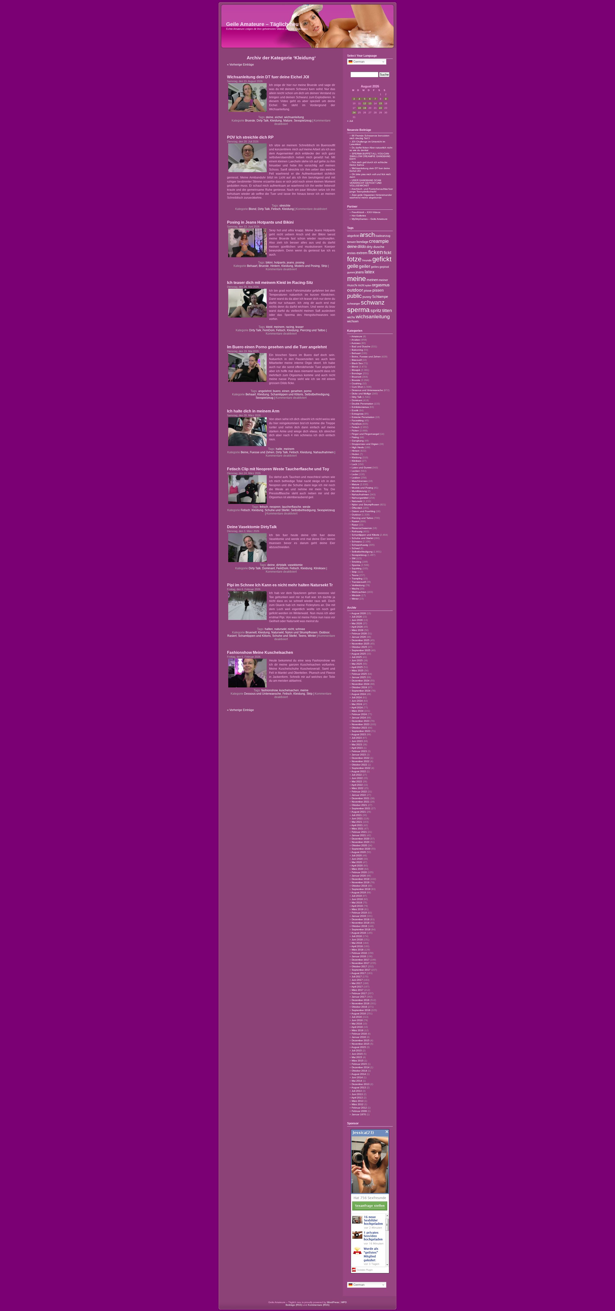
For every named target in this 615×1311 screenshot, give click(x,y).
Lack (354, 464)
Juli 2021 (357, 815)
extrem (362, 253)
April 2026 (357, 626)
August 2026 (358, 613)
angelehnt (264, 391)
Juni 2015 (357, 1054)
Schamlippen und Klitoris (287, 394)
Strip (324, 266)
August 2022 (358, 771)
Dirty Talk (263, 120)
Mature (287, 120)
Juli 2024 (357, 697)
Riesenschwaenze (362, 528)
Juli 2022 (357, 774)
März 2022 (357, 788)
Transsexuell (359, 582)
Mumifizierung (359, 491)
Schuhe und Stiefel (277, 510)
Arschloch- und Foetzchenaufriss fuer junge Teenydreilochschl (371, 190)
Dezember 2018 (360, 919)
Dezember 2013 (360, 1084)
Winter (312, 635)
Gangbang (358, 440)
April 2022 (357, 785)
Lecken (356, 471)
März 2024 (357, 711)
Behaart (252, 266)
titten (387, 310)
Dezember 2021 (360, 798)
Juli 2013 (357, 1091)
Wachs (355, 588)
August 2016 (358, 1013)
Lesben (356, 477)
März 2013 (357, 1101)
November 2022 (360, 761)
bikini (269, 262)
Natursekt (277, 632)
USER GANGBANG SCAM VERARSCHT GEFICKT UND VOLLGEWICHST (365, 183)
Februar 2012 (359, 1107)
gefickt (382, 259)
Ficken (355, 430)
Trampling (357, 578)
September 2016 (361, 1010)
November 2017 (360, 963)
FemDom (269, 330)
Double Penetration (362, 403)
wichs (351, 317)
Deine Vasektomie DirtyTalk (252, 527)
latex (370, 271)
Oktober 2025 (359, 647)
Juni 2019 (357, 899)
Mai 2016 (357, 1023)
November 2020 (360, 842)
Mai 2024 (357, 704)
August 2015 (358, 1047)
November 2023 (360, 724)
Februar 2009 (359, 1111)
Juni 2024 (357, 700)
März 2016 (357, 1030)
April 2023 (357, 748)
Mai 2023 (357, 744)
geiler (364, 266)
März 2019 (357, 909)
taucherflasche (291, 506)
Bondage (357, 373)
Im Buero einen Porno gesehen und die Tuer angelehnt (277, 347)
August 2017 (358, 973)
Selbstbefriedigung (317, 394)
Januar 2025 (359, 677)
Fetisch (276, 209)
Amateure (356, 336)
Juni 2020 (357, 859)
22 (380, 108)
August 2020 (358, 852)
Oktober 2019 (359, 885)
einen (285, 391)
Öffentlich (357, 508)
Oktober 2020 (359, 845)
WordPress (333, 1302)
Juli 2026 (357, 616)
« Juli (350, 121)
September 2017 (361, 969)
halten (269, 629)
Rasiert (232, 635)
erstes (351, 253)
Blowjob (356, 370)
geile (352, 266)
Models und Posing (307, 266)
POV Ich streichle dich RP (250, 137)
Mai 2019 (357, 902)
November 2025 (360, 643)
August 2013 (358, 1087)
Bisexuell (357, 360)
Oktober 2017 (359, 966)
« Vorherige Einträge (240, 64)
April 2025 (357, 667)
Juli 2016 (357, 1017)
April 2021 (357, 825)
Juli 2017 (357, 976)
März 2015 (357, 1060)
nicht (291, 629)
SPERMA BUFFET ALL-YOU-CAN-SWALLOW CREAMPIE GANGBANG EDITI (370, 156)
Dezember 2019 (360, 879)
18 (359, 108)
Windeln (356, 595)
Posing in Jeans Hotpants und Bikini (260, 222)
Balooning (357, 350)
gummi (351, 272)
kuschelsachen (289, 690)
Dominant (268, 568)
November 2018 (360, 922)
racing (290, 327)
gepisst (384, 267)
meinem (279, 327)
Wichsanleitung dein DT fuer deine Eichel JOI (268, 77)
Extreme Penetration (363, 417)
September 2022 (361, 768)
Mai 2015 (357, 1057)
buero (277, 391)
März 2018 (357, 949)
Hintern (275, 266)
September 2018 (361, 929)
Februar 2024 (359, 714)
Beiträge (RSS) (294, 1305)
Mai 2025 (357, 663)
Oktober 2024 (359, 687)
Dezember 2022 (360, 758)
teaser (299, 327)
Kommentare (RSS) (318, 1305)
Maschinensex (360, 481)
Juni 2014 (357, 1077)
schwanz (373, 302)
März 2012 (357, 1104)
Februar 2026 (359, 633)
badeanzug (382, 235)
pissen (378, 290)
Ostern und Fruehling (363, 511)
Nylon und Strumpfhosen (301, 632)
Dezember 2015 (360, 1040)
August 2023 (358, 734)
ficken (375, 252)
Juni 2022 (357, 778)
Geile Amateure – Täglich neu (262, 24)
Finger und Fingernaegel (365, 434)
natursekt (280, 629)
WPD (344, 1302)
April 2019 (357, 906)
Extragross (357, 413)
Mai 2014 (357, 1080)
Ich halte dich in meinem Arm (253, 411)
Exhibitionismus (360, 407)
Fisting (355, 437)
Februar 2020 (359, 872)
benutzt (351, 241)
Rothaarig (357, 531)
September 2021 (361, 808)
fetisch (264, 506)
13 (370, 103)
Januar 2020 (359, 875)
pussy (367, 297)
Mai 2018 (357, 943)
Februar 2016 (359, 1033)
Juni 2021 (357, 818)
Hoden (355, 454)
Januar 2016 (359, 1037)
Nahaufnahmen (323, 452)
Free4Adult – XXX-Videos (366, 212)
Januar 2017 (359, 996)
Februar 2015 (359, 1064)
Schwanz (357, 541)
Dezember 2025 (360, 640)
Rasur (355, 524)
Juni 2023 (357, 741)
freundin (367, 260)
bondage (362, 242)
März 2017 (357, 990)
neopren (275, 506)
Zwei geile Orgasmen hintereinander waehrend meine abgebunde (371, 196)
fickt (387, 252)
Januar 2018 (359, 956)
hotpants (279, 262)
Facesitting (358, 420)
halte (279, 449)
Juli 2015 (357, 1050)
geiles (375, 267)
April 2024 (357, 707)
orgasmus (381, 285)
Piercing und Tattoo (312, 330)
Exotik (355, 410)
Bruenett (251, 632)
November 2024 (360, 684)
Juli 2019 (357, 895)
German (358, 61)
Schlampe (380, 296)
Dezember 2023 (360, 721)
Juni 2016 (357, 1020)
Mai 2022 (357, 781)
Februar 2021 (359, 832)
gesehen (296, 391)
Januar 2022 (359, 795)
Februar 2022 (359, 791)
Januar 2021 (359, 835)
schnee (300, 629)
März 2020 (357, 869)
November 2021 (360, 801)
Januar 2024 (359, 717)
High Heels (358, 447)
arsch (367, 234)
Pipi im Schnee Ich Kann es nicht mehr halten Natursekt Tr (280, 585)
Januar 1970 (359, 1114)
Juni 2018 (357, 939)
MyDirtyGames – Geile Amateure (369, 219)
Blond (252, 209)
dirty (370, 247)
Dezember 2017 (360, 959)
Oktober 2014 (359, 1070)
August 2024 (358, 694)
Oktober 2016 (359, 1006)
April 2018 (357, 946)
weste (306, 506)
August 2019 (358, 892)
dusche (378, 247)
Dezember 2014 (360, 1067)
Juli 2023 (357, 737)
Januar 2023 (359, 754)
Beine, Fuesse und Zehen (257, 452)
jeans (290, 262)
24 (354, 112)
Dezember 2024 (360, 680)
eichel (279, 117)
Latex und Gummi (361, 467)
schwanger (353, 303)
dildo (361, 247)
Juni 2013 (357, 1094)
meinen (372, 280)
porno (308, 391)
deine (269, 117)
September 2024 (361, 690)
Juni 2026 (357, 620)
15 (380, 103)
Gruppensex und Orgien (365, 444)
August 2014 (358, 1074)
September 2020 (361, 848)
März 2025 (357, 670)
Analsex (355, 339)
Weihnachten (359, 592)
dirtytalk (281, 565)
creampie (379, 241)
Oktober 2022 (359, 764)
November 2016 (360, 1003)
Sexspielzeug (303, 120)
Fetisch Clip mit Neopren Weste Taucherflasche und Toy (278, 469)
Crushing (357, 383)
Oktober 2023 (359, 727)
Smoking (356, 561)
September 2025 (361, 650)
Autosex (356, 343)
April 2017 (357, 986)
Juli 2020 (357, 855)
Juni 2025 (357, 660)
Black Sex (357, 363)
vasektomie (295, 565)
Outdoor (324, 632)
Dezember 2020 (360, 838)
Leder (355, 474)
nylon (368, 285)
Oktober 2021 (359, 805)
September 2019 (361, 889)
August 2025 (358, 653)
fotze (354, 259)
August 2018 (358, 932)
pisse (368, 290)
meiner (383, 280)
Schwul (356, 548)
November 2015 (360, 1043)
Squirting (357, 568)
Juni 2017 (357, 980)
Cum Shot (357, 387)
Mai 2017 (357, 983)
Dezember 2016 (360, 1000)
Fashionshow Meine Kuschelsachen (260, 652)
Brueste (250, 120)
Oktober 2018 (359, 926)
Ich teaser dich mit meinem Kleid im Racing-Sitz (270, 283)
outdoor (355, 290)
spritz (375, 310)
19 (364, 108)
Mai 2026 (357, 623)
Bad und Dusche (361, 346)
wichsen (352, 321)
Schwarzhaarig (360, 545)
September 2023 (361, 731)
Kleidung (276, 120)
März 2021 (357, 828)
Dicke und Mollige (361, 393)
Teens (302, 635)
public (354, 296)
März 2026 (357, 630)
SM (353, 558)
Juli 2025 (357, 657)
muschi (352, 285)
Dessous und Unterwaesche (262, 693)
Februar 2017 (359, 993)
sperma (358, 309)
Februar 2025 (359, 674)
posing (299, 262)
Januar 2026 (359, 637)
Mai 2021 (357, 822)
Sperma (356, 565)
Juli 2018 (357, 936)
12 (364, 103)
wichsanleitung (294, 117)
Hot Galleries (359, 215)
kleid (269, 327)
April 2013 (357, 1097)
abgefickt (353, 236)
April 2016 (357, 1027)
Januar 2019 (359, 916)
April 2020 (357, 865)
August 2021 (358, 811)
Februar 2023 (359, 751)
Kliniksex (320, 568)
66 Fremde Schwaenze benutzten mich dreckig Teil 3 (369, 137)
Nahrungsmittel (360, 497)
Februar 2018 (359, 953)
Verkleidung (358, 585)
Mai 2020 (357, 862)
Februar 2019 (359, 912)
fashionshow (269, 690)
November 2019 (360, 882)
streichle (284, 205)
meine (304, 690)
